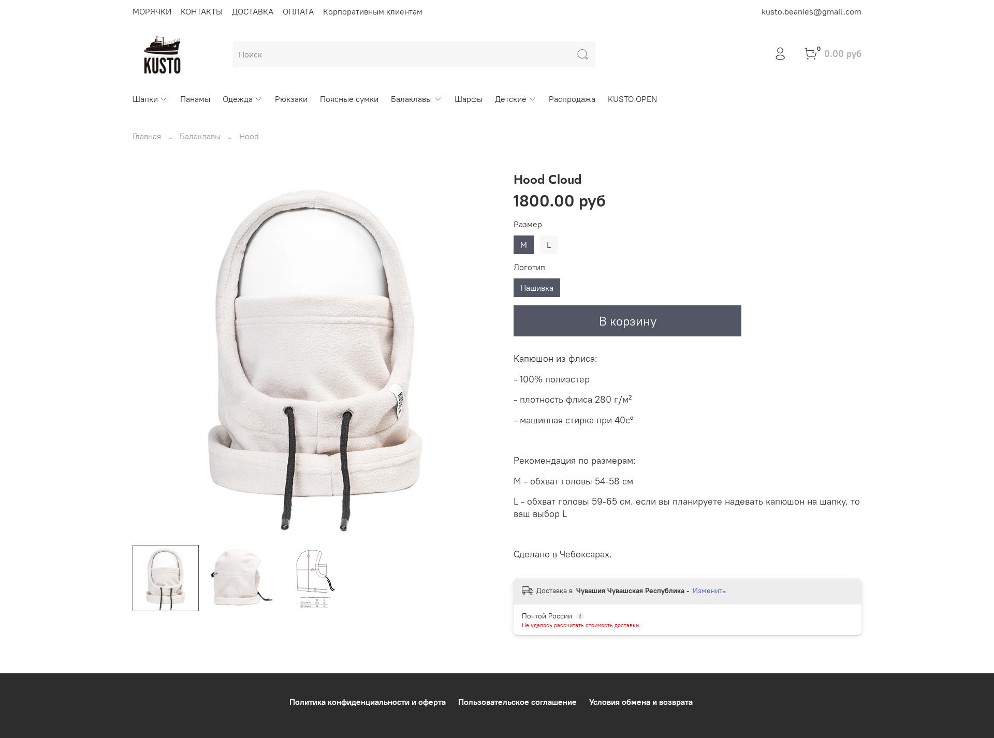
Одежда (238, 99)
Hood (249, 136)
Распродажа (572, 99)
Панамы (195, 99)
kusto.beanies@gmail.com (811, 11)
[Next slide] (480, 354)
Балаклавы (411, 99)
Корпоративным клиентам (372, 11)
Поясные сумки (349, 99)
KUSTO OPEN (632, 99)
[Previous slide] (149, 354)
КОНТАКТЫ (202, 11)
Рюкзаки (291, 99)
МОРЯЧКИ (152, 11)
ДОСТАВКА (252, 11)
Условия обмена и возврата (641, 702)
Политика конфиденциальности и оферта (367, 702)
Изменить (709, 590)
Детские (511, 99)
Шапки (145, 99)
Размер (528, 224)
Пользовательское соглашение (517, 702)
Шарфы (469, 99)
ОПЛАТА (298, 11)
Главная (147, 136)
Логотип (529, 267)
